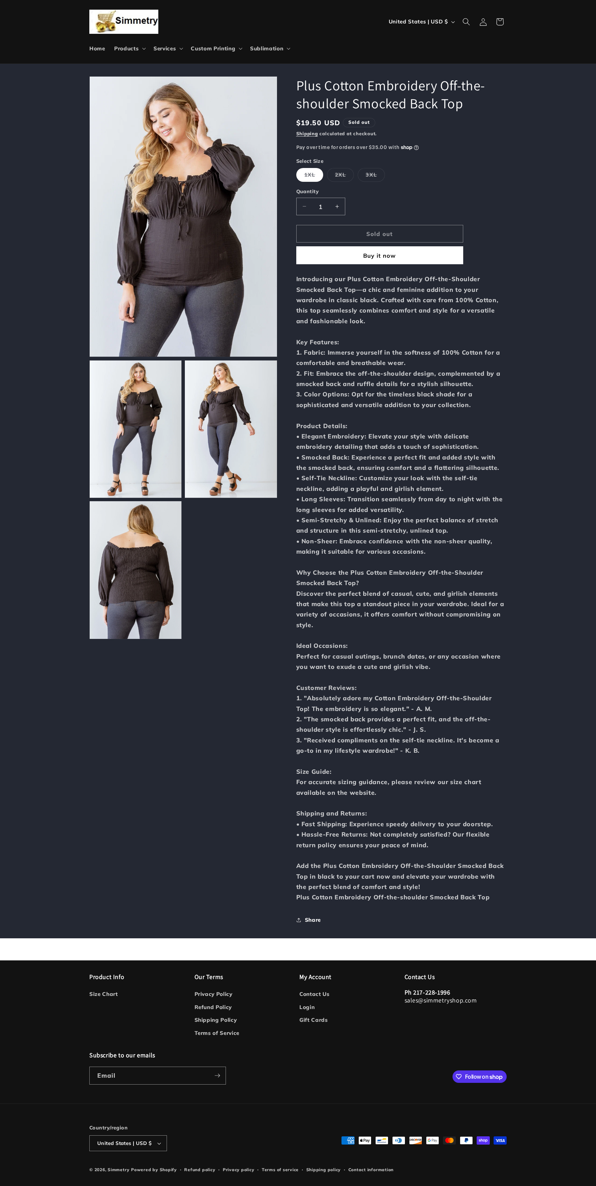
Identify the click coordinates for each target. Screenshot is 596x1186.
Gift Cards (313, 1020)
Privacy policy (239, 1169)
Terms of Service (217, 1033)
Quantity (307, 191)
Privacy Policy (213, 994)
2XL (344, 176)
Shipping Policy (216, 1020)
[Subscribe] (217, 1076)
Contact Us (314, 994)
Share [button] (313, 920)
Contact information (371, 1169)
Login (307, 1007)
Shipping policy (323, 1169)
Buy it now (379, 255)
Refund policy (199, 1169)
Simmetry (118, 1169)
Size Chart (103, 994)
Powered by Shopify (154, 1169)
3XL (375, 176)
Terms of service (280, 1169)
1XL (313, 176)
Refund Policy (213, 1007)
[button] (129, 49)
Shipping (307, 133)
